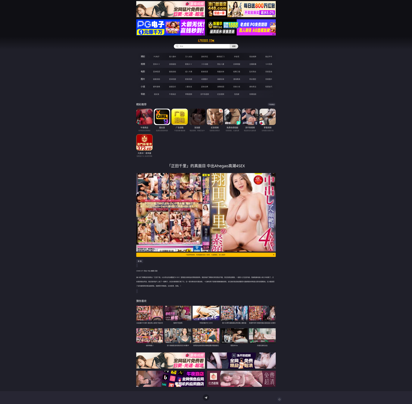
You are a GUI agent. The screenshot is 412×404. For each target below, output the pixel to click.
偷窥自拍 (156, 79)
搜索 (234, 46)
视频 (143, 64)
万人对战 (188, 56)
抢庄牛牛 (268, 56)
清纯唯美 (236, 79)
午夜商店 (172, 94)
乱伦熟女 (252, 71)
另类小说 (236, 86)
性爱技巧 (268, 86)
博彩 (143, 56)
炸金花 (236, 56)
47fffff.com (206, 41)
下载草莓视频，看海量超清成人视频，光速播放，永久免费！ (206, 255)
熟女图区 (252, 79)
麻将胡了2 (221, 56)
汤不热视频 (204, 94)
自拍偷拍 (172, 64)
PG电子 (156, 56)
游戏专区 (204, 56)
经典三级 (236, 71)
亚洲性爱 (156, 71)
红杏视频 (220, 94)
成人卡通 (188, 71)
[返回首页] (279, 399)
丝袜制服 (236, 64)
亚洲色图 (172, 79)
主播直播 (252, 64)
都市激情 (156, 86)
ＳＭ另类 (268, 64)
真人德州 (172, 56)
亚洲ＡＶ (156, 64)
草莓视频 (188, 94)
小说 (143, 86)
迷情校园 (220, 86)
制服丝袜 (220, 71)
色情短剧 (252, 94)
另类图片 (268, 79)
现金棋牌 (252, 56)
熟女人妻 (220, 64)
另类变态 (268, 71)
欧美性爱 (204, 71)
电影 (143, 71)
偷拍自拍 (172, 71)
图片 (143, 79)
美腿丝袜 (220, 79)
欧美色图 (188, 79)
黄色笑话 (252, 86)
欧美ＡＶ (188, 64)
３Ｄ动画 (204, 64)
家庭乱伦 (172, 86)
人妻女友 (188, 86)
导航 (143, 94)
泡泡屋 (236, 94)
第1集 (140, 261)
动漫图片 (204, 79)
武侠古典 (204, 86)
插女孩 (156, 94)
